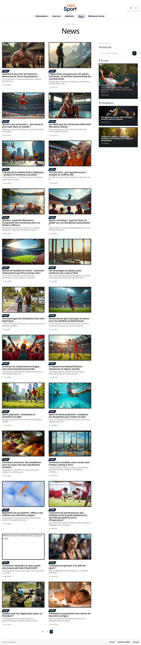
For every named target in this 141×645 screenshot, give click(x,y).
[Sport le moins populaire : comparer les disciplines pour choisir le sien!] (70, 395)
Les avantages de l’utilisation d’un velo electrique (23, 319)
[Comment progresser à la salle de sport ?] (70, 546)
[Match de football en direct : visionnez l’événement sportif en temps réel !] (23, 251)
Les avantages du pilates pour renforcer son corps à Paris (65, 271)
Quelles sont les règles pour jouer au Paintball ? (22, 614)
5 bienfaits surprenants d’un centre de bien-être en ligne (70, 614)
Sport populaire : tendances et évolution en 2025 (18, 415)
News (6, 71)
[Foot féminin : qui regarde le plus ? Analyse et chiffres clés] (70, 153)
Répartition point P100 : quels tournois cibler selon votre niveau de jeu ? (117, 89)
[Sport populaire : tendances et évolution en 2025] (23, 395)
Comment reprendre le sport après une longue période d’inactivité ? (21, 566)
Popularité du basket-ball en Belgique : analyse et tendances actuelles (23, 173)
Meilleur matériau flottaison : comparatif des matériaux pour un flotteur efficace (21, 223)
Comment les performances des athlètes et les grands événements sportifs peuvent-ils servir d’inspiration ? (68, 516)
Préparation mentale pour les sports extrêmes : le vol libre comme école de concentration (70, 76)
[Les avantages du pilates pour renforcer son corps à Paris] (70, 251)
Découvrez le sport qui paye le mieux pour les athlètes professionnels (69, 319)
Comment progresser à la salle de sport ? (67, 566)
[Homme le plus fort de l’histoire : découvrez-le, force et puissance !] (23, 55)
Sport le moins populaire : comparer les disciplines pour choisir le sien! (68, 415)
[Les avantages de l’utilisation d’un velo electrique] (23, 299)
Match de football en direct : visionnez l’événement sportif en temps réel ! (23, 271)
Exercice (104, 85)
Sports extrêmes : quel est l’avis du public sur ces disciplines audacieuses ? (69, 223)
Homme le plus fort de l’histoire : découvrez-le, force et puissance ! (20, 75)
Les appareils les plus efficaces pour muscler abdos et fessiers (116, 118)
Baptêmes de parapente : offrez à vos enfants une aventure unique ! (22, 514)
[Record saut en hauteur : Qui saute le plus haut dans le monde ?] (23, 105)
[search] (131, 8)
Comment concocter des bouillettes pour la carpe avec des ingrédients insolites (21, 465)
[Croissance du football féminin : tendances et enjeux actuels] (70, 347)
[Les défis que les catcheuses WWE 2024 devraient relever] (70, 105)
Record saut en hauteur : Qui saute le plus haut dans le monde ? (22, 125)
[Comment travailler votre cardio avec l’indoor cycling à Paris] (70, 443)
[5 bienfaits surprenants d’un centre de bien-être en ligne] (70, 594)
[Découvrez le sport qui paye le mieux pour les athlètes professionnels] (70, 299)
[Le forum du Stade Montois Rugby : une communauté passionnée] (23, 347)
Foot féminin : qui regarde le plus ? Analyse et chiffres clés (68, 173)
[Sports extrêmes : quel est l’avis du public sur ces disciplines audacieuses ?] (70, 201)
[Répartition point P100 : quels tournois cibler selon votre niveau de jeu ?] (118, 81)
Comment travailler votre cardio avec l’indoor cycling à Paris (69, 463)
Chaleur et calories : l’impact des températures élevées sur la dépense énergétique (117, 138)
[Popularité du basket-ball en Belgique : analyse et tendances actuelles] (23, 153)
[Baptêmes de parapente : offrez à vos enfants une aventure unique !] (23, 494)
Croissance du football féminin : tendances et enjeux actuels (66, 367)
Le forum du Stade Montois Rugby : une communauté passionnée (21, 367)
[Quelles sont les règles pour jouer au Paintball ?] (23, 594)
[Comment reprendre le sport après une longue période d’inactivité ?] (23, 546)
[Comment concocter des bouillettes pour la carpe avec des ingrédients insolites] (23, 443)
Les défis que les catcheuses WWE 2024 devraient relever (70, 125)
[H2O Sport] (70, 7)
